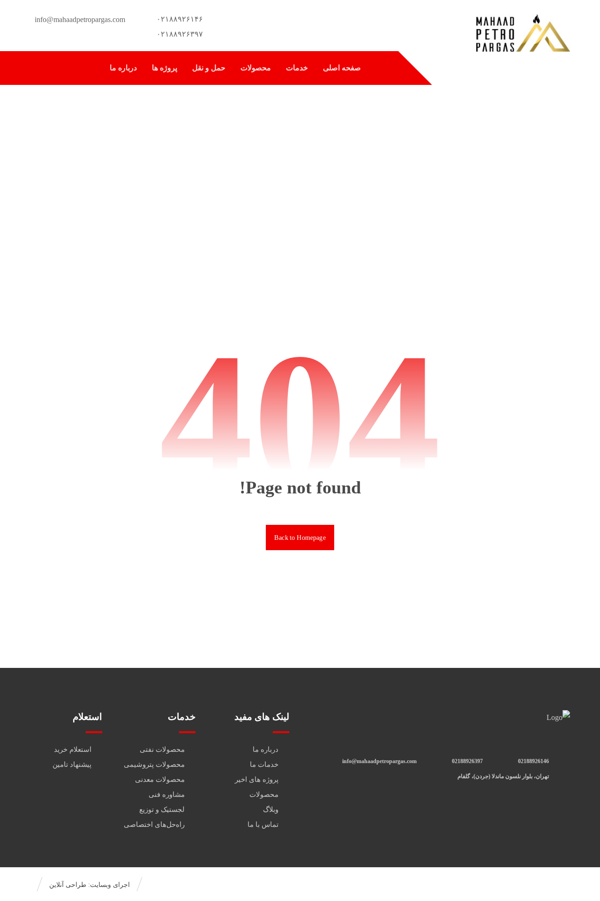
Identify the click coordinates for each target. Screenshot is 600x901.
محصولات (263, 794)
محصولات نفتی (162, 749)
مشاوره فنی (167, 794)
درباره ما (265, 749)
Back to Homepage (300, 537)
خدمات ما (264, 764)
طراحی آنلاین (67, 884)
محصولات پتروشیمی (154, 764)
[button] (41, 69)
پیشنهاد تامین (71, 764)
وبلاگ (270, 809)
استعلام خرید (72, 749)
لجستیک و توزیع (162, 809)
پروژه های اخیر (256, 779)
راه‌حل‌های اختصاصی (154, 824)
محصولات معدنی (160, 779)
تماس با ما (263, 824)
